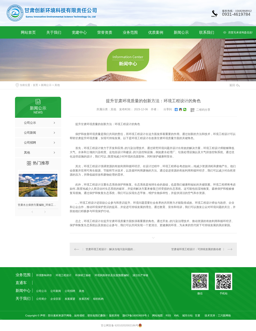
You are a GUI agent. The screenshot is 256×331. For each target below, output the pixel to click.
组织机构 (98, 298)
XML (176, 315)
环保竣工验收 (83, 275)
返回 (232, 85)
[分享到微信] (184, 109)
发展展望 (70, 298)
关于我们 (53, 32)
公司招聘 (70, 290)
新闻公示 (181, 32)
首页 (35, 84)
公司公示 (41, 290)
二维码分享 (203, 109)
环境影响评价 (44, 275)
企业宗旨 (55, 298)
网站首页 (28, 32)
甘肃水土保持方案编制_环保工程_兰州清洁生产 (38, 204)
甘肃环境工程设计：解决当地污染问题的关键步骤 (112, 249)
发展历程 (84, 298)
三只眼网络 (224, 315)
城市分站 (187, 315)
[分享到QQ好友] (180, 109)
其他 (57, 84)
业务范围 (130, 32)
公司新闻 (55, 290)
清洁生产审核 (140, 275)
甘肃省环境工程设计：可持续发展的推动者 (196, 249)
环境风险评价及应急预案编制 (112, 275)
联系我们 (206, 32)
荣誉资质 (104, 32)
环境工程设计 (63, 275)
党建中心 (79, 32)
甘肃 (197, 315)
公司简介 (41, 298)
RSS (168, 315)
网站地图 (157, 315)
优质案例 (155, 32)
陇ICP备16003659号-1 (136, 315)
